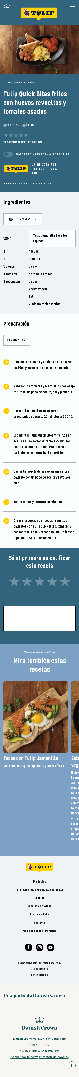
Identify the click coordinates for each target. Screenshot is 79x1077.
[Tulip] (16, 169)
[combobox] (22, 219)
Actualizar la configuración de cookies (40, 1057)
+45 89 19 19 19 (39, 969)
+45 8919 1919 (39, 1044)
